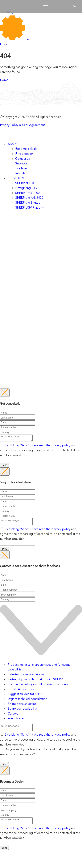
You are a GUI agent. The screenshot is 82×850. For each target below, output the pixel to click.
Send (4, 465)
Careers (13, 713)
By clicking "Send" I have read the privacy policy (38, 445)
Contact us (22, 158)
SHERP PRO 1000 (27, 193)
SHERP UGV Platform (29, 207)
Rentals (20, 173)
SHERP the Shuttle (27, 202)
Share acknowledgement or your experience (38, 684)
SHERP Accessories (21, 689)
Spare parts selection (22, 704)
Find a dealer (24, 153)
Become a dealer (27, 149)
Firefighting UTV (26, 188)
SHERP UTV (16, 178)
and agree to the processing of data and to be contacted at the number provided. (40, 450)
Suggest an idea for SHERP (26, 694)
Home (4, 80)
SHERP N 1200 (25, 183)
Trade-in (21, 168)
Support (21, 163)
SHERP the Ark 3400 (29, 197)
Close (10, 13)
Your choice (16, 718)
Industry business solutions (26, 674)
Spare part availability (22, 708)
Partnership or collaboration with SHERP (35, 679)
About (12, 144)
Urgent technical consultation (27, 699)
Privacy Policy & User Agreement (22, 125)
